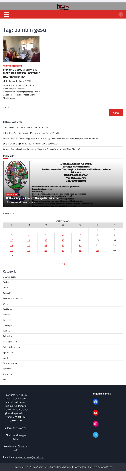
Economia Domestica (12, 298)
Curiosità (7, 293)
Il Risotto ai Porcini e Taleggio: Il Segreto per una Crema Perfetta (31, 133)
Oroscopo (7, 325)
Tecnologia (7, 368)
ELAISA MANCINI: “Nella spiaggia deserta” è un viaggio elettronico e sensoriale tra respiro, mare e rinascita (50, 138)
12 (46, 240)
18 (28, 245)
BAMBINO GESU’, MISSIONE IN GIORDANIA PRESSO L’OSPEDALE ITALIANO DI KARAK (21, 72)
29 (97, 250)
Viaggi (5, 379)
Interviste (7, 319)
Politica (6, 330)
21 (80, 245)
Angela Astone (20, 428)
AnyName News (41, 467)
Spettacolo (8, 352)
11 (28, 240)
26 (46, 250)
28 (80, 250)
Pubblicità (12, 194)
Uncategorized (9, 374)
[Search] (120, 14)
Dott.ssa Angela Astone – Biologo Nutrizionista (32, 198)
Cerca (6, 107)
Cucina (6, 282)
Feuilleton (7, 309)
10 (11, 240)
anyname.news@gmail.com (29, 457)
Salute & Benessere (12, 66)
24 (11, 250)
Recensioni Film (10, 341)
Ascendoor (80, 467)
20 (63, 245)
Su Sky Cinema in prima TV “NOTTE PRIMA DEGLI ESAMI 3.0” (30, 143)
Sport (5, 357)
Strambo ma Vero (11, 363)
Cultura (6, 287)
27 (63, 250)
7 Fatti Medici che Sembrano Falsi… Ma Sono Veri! (25, 127)
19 (46, 245)
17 (11, 245)
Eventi (6, 303)
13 (63, 240)
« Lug (62, 263)
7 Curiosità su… (10, 276)
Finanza (6, 314)
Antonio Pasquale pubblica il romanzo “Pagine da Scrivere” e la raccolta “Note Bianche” (41, 149)
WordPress (106, 467)
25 (28, 250)
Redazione (10, 81)
